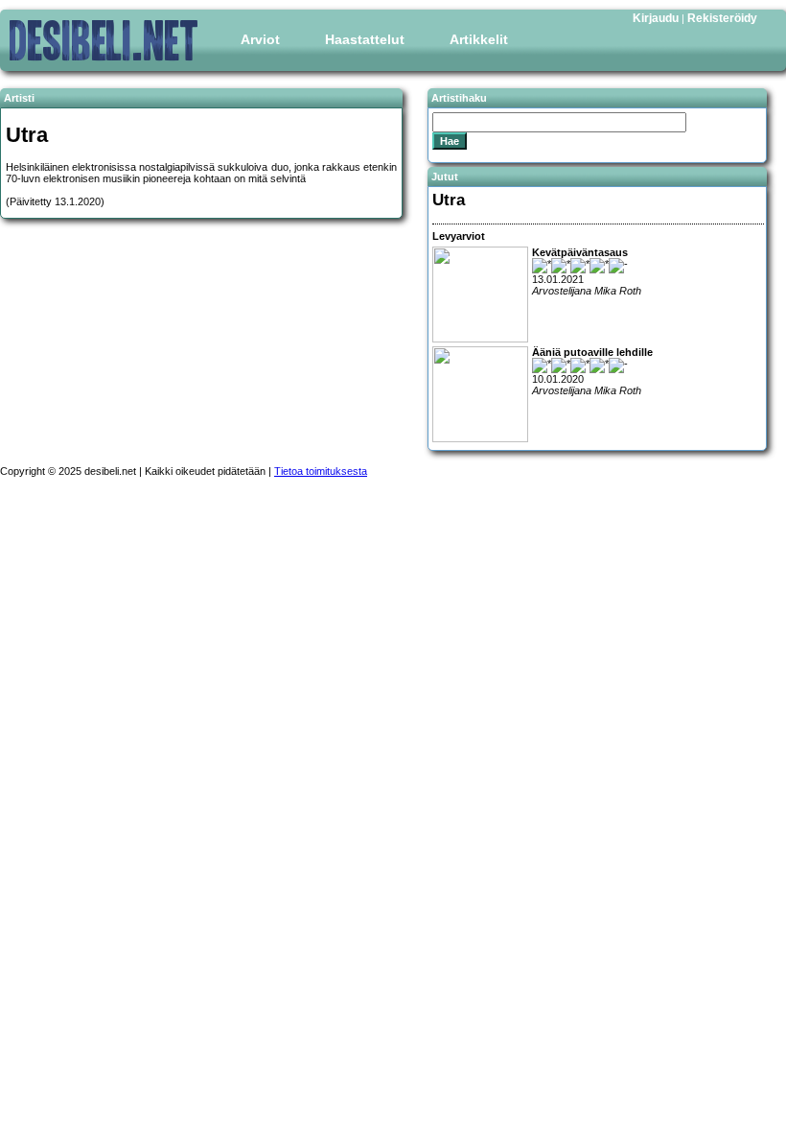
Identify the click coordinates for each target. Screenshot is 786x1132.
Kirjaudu (656, 18)
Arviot (260, 39)
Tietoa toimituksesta (320, 471)
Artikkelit (479, 39)
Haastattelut (365, 39)
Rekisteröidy (722, 18)
